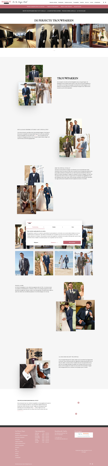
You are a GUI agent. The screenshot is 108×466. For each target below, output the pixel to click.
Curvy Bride (17, 439)
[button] (53, 50)
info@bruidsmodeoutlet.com (62, 438)
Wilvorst (36, 135)
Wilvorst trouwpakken (19, 445)
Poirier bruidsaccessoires (20, 443)
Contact (16, 453)
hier (34, 407)
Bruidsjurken (17, 433)
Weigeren (36, 242)
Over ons (17, 451)
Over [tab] (73, 227)
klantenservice (20, 410)
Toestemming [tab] (35, 227)
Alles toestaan (72, 242)
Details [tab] (54, 227)
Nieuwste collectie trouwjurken (21, 435)
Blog (16, 449)
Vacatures (17, 447)
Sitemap (16, 455)
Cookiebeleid (17, 457)
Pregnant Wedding (19, 441)
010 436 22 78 (59, 437)
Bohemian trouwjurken (19, 437)
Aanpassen (53, 242)
